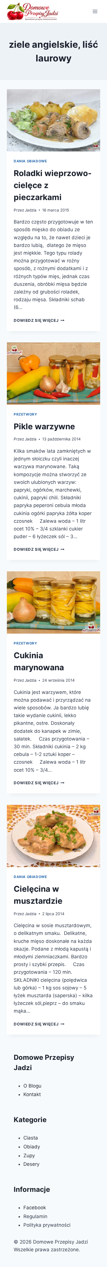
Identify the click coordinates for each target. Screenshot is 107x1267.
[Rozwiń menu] (95, 11)
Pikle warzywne (44, 426)
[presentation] (53, 120)
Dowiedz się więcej (39, 320)
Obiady (31, 1147)
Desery (31, 1164)
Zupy (29, 1155)
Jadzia (31, 210)
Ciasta (30, 1138)
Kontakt (32, 1094)
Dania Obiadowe (30, 161)
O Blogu (32, 1086)
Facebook (34, 1207)
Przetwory (25, 414)
